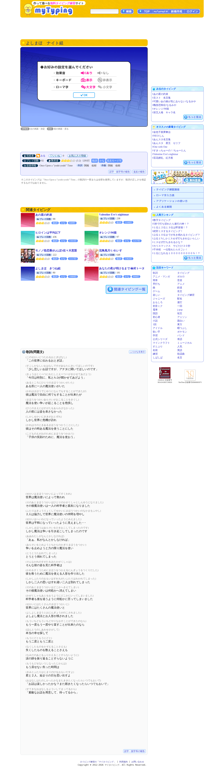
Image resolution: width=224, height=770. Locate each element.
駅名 (179, 298)
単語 (179, 339)
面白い (181, 320)
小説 (155, 320)
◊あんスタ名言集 (161, 139)
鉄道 (179, 287)
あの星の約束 (43, 214)
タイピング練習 (185, 295)
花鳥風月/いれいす (110, 250)
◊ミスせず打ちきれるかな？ (167, 242)
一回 (179, 306)
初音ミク (158, 306)
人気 (179, 346)
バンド (181, 335)
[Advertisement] (112, 28)
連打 (179, 302)
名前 (155, 350)
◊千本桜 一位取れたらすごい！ (170, 249)
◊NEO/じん (158, 135)
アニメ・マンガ (161, 276)
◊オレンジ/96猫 (160, 108)
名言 (179, 357)
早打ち (156, 284)
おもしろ (158, 302)
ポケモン (182, 331)
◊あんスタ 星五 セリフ (166, 143)
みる (42, 155)
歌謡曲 (181, 354)
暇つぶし (182, 328)
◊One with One (159, 147)
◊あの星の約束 (160, 94)
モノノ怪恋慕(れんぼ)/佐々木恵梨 (56, 250)
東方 (179, 324)
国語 (155, 313)
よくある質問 (164, 207)
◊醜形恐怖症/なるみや (164, 105)
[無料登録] (177, 177)
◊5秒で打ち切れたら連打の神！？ (170, 223)
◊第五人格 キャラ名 (164, 112)
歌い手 (156, 331)
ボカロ (181, 276)
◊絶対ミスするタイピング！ (167, 231)
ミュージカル (184, 343)
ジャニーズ (159, 298)
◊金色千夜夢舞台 (161, 132)
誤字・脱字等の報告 (119, 171)
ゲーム (156, 291)
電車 (155, 309)
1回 (154, 324)
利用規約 (123, 762)
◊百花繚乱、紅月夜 (162, 158)
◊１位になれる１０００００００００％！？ (176, 253)
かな (102, 160)
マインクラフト (161, 343)
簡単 (155, 280)
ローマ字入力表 (165, 195)
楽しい (156, 295)
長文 (179, 291)
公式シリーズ (160, 339)
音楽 (179, 280)
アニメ (181, 284)
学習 (155, 335)
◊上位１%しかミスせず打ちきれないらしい (176, 238)
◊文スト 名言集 (161, 97)
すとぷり (158, 346)
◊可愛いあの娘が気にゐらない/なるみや (174, 101)
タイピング (183, 273)
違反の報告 (139, 171)
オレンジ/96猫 (108, 232)
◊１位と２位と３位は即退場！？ (170, 227)
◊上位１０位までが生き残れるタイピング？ (176, 235)
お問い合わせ (137, 762)
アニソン (182, 317)
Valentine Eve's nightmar (114, 214)
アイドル (158, 328)
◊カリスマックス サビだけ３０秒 (171, 246)
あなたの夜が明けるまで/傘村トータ (122, 268)
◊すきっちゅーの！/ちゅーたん (169, 150)
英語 (179, 350)
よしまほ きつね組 (48, 268)
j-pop (180, 309)
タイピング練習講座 (168, 189)
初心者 (156, 317)
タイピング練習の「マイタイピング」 (98, 762)
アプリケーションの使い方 (172, 201)
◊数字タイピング (161, 220)
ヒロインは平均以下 (48, 232)
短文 (179, 313)
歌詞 (94, 160)
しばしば (158, 357)
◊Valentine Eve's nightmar (165, 154)
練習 (155, 354)
